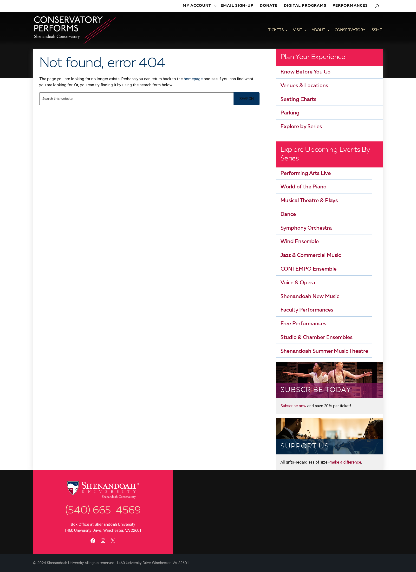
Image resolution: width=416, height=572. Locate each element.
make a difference (345, 462)
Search (246, 98)
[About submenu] (328, 30)
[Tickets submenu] (287, 30)
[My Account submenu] (215, 6)
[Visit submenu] (305, 30)
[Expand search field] (377, 6)
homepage (193, 78)
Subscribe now (293, 405)
